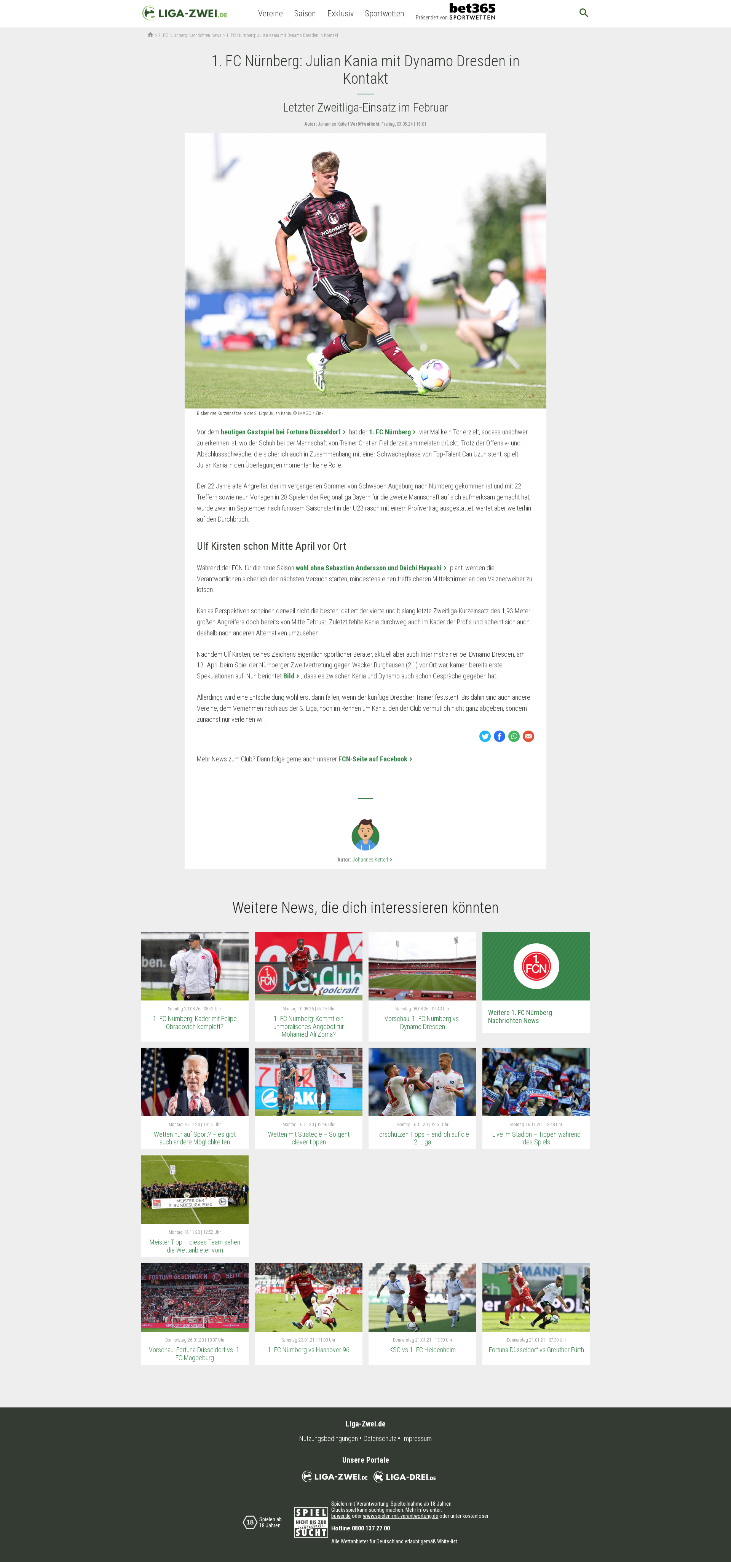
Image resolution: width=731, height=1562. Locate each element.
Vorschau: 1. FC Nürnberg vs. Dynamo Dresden (422, 1023)
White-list (447, 1541)
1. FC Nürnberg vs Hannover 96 (309, 1350)
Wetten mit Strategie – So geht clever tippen (309, 1138)
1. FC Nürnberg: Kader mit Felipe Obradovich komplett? (195, 1023)
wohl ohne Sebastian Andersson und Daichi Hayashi (369, 568)
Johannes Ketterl (373, 860)
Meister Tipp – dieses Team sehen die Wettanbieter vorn (195, 1246)
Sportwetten (384, 13)
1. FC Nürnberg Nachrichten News (190, 35)
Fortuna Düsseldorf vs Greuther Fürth (536, 1350)
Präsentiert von (432, 17)
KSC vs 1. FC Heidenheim (422, 1350)
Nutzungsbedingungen (328, 1438)
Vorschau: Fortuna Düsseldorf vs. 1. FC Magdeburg (195, 1354)
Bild (288, 676)
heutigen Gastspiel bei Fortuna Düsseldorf (281, 432)
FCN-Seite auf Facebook (372, 759)
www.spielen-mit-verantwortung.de (400, 1516)
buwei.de (341, 1516)
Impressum (417, 1438)
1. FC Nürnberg (390, 432)
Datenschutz (380, 1438)
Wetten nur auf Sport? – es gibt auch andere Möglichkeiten (195, 1138)
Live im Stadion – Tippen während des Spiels (536, 1138)
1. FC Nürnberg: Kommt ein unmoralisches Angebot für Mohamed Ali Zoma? (308, 1026)
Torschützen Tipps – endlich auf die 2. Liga (422, 1138)
